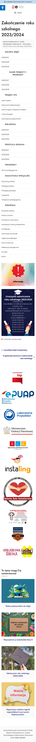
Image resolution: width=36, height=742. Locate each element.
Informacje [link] (17, 339)
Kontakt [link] (4, 252)
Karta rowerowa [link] (7, 243)
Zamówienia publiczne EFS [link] (11, 119)
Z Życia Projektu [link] (7, 114)
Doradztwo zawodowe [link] (10, 220)
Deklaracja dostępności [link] (10, 247)
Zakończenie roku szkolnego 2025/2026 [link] (18, 674)
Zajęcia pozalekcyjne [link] (9, 238)
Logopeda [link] (5, 195)
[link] (2, 7)
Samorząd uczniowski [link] (9, 234)
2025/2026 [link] (5, 62)
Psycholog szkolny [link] (8, 181)
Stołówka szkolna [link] (8, 211)
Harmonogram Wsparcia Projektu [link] (14, 110)
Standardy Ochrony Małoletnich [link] (13, 224)
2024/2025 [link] (5, 67)
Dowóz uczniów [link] (7, 215)
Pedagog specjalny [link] (9, 191)
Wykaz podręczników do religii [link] (18, 606)
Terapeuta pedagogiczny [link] (11, 200)
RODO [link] (4, 256)
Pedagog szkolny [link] (8, 186)
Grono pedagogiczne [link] (9, 170)
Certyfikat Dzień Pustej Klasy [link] (15, 350)
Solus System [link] (20, 738)
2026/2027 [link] (5, 57)
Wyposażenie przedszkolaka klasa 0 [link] (18, 639)
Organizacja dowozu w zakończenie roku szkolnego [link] (17, 357)
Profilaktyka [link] (6, 229)
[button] (18, 13)
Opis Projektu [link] (6, 100)
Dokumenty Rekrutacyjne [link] (11, 105)
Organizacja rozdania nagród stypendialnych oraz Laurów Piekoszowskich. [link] (18, 712)
